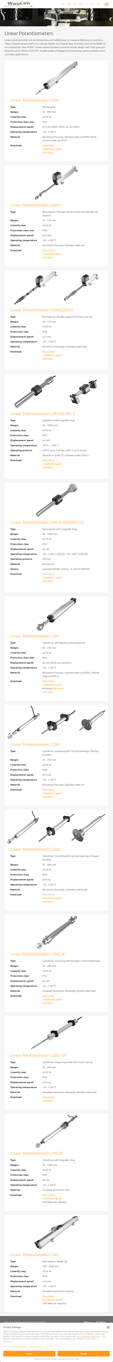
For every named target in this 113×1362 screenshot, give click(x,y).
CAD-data (47, 152)
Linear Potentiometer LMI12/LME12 (42, 413)
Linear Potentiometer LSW (34, 1254)
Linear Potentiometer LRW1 (35, 205)
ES (75, 4)
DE (63, 4)
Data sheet (48, 145)
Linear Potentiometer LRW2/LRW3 (41, 310)
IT (86, 4)
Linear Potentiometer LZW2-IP (37, 954)
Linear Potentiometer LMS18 (36, 1153)
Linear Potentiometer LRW (34, 100)
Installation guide (52, 149)
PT (92, 4)
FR (81, 4)
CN (97, 4)
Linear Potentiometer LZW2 (35, 849)
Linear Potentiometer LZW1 (35, 744)
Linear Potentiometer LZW (34, 636)
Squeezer (58, 688)
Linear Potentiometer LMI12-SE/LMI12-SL (47, 522)
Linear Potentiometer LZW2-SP (38, 1055)
